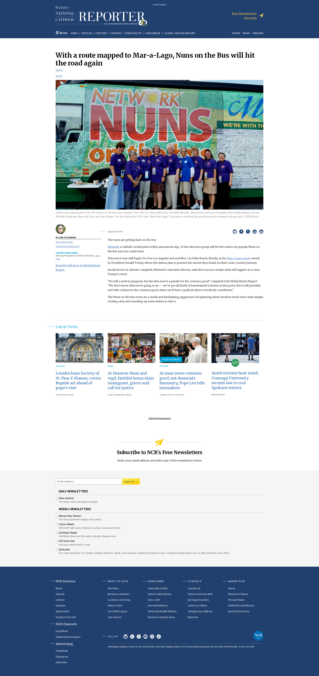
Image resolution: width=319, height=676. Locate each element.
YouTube (145, 636)
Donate (236, 33)
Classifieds (62, 650)
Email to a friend (255, 231)
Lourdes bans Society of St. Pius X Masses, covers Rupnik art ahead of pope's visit (78, 380)
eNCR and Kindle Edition (162, 611)
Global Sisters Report (180, 33)
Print (261, 231)
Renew (246, 33)
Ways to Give (115, 605)
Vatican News (171, 359)
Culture (101, 33)
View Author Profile (64, 242)
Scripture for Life (66, 617)
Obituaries (62, 656)
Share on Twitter (248, 231)
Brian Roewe (218, 395)
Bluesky (125, 636)
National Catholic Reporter (258, 636)
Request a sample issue (161, 617)
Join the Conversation (67, 252)
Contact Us (194, 588)
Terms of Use (135, 647)
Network (113, 246)
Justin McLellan (64, 395)
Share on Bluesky (235, 231)
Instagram (152, 636)
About (231, 588)
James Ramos (115, 395)
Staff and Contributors (241, 605)
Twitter (132, 636)
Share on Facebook (241, 231)
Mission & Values (238, 594)
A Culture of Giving (119, 599)
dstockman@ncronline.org (68, 246)
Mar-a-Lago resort (238, 258)
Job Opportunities (198, 599)
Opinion (116, 33)
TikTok (159, 636)
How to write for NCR (200, 594)
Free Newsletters (158, 605)
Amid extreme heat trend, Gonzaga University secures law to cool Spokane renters (235, 380)
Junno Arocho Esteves (172, 395)
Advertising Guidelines (118, 647)
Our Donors (115, 617)
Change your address (200, 611)
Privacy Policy (236, 599)
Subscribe (258, 33)
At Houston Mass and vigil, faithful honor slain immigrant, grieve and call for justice (131, 380)
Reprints (193, 617)
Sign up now (250, 18)
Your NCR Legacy (117, 611)
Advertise (61, 662)
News (74, 33)
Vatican (87, 33)
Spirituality (133, 33)
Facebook (139, 636)
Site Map (160, 647)
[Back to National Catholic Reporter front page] (101, 19)
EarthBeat (153, 33)
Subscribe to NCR (158, 588)
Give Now (113, 588)
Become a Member (118, 594)
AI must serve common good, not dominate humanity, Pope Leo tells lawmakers (182, 380)
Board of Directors (238, 611)
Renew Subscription (159, 594)
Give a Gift (154, 599)
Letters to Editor (197, 605)
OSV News (126, 395)
